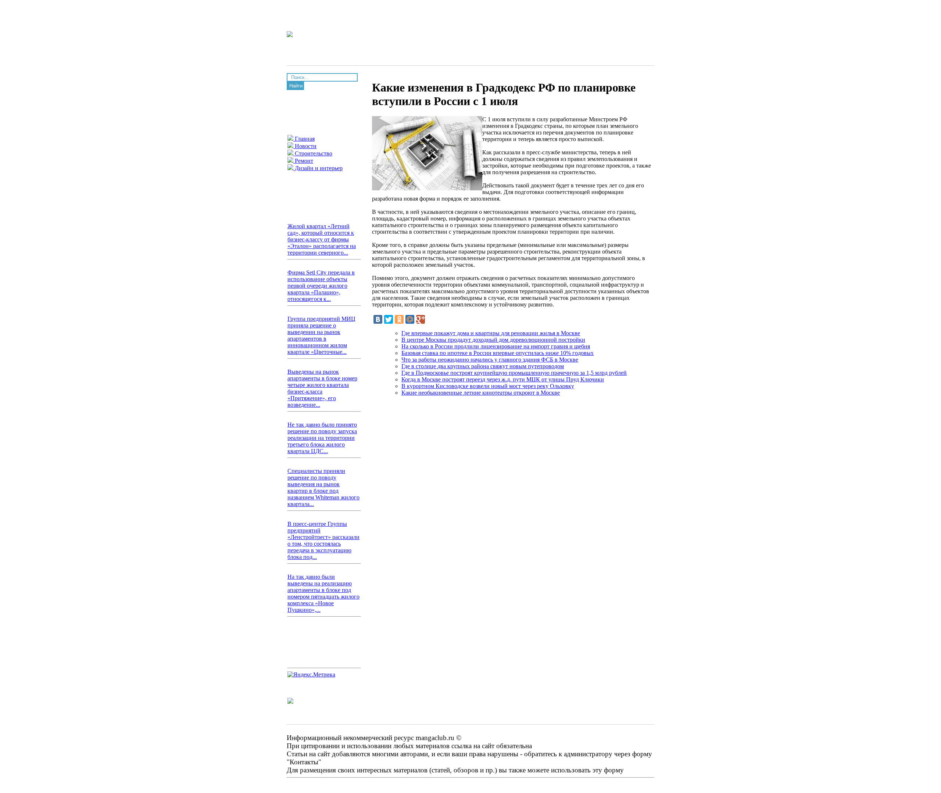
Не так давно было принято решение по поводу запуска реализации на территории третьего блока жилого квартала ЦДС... (322, 437)
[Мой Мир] (409, 319)
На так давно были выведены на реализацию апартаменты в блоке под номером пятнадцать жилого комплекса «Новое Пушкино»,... (323, 593)
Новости (304, 146)
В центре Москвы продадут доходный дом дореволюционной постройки (493, 340)
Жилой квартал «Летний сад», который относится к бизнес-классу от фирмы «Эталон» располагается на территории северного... (321, 239)
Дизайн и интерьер (318, 168)
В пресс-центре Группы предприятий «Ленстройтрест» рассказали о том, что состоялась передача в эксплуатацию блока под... (323, 540)
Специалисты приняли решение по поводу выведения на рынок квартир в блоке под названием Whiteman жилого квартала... (323, 487)
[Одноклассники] (399, 319)
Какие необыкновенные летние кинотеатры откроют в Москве (480, 393)
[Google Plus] (420, 319)
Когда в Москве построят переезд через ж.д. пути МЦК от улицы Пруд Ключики (502, 379)
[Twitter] (388, 319)
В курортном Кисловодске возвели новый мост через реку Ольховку (487, 386)
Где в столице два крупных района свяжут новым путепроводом (482, 366)
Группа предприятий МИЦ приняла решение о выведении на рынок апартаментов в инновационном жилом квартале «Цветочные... (321, 335)
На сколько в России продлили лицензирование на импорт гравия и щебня (495, 346)
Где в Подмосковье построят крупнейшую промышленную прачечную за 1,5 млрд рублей (514, 373)
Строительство (312, 153)
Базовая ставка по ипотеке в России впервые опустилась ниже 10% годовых (497, 353)
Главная (304, 139)
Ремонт (303, 161)
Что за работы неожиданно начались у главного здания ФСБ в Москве (489, 359)
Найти (296, 86)
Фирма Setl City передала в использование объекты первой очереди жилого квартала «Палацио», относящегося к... (321, 285)
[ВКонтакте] (377, 319)
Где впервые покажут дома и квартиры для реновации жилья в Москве (490, 333)
